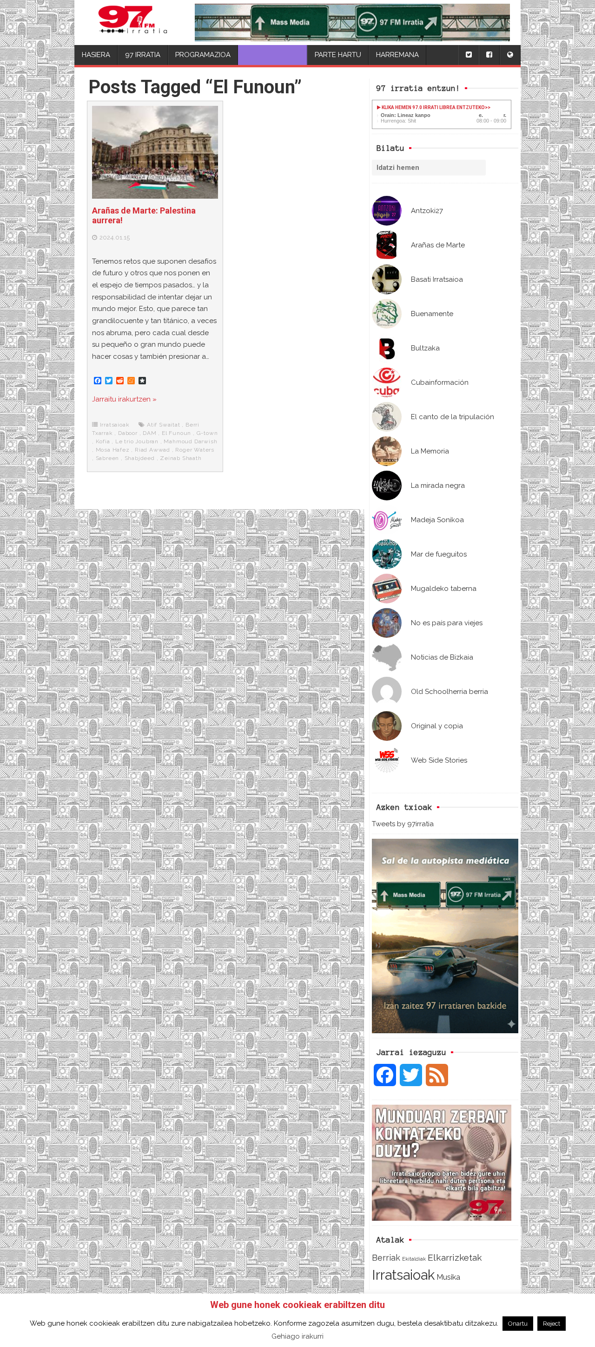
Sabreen (107, 458)
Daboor (128, 433)
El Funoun (176, 433)
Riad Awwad (152, 450)
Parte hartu (338, 55)
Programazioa (203, 55)
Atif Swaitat (163, 424)
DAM (149, 433)
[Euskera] (510, 55)
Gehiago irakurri (297, 1336)
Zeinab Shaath (180, 458)
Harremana (397, 55)
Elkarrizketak (455, 1257)
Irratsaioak (403, 1275)
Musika (448, 1277)
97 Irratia (142, 55)
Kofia (103, 441)
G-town (207, 433)
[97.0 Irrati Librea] (133, 22)
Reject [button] (551, 1323)
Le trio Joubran (137, 441)
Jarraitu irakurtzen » (124, 399)
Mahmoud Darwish (190, 441)
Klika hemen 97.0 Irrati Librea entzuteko (433, 107)
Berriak (386, 1258)
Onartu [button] (518, 1323)
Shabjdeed (140, 458)
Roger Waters (194, 450)
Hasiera (96, 55)
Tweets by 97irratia (403, 824)
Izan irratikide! (272, 55)
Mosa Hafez (113, 450)
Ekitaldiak (414, 1259)
